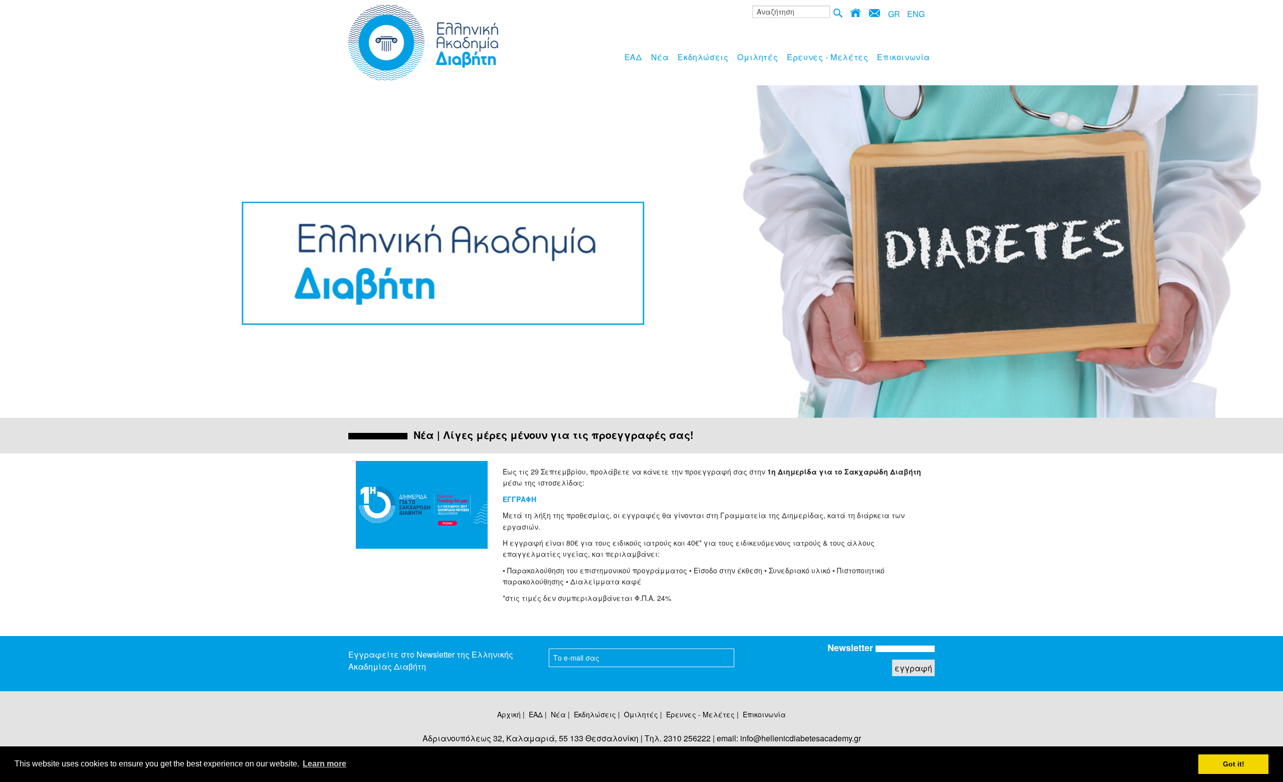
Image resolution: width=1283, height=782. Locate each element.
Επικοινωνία (903, 57)
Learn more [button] (324, 763)
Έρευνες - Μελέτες (827, 57)
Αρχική (509, 714)
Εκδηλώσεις (703, 57)
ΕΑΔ (633, 57)
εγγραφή (913, 668)
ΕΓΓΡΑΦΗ (519, 499)
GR (894, 14)
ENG (916, 14)
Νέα (660, 57)
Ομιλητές (757, 57)
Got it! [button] (1233, 764)
